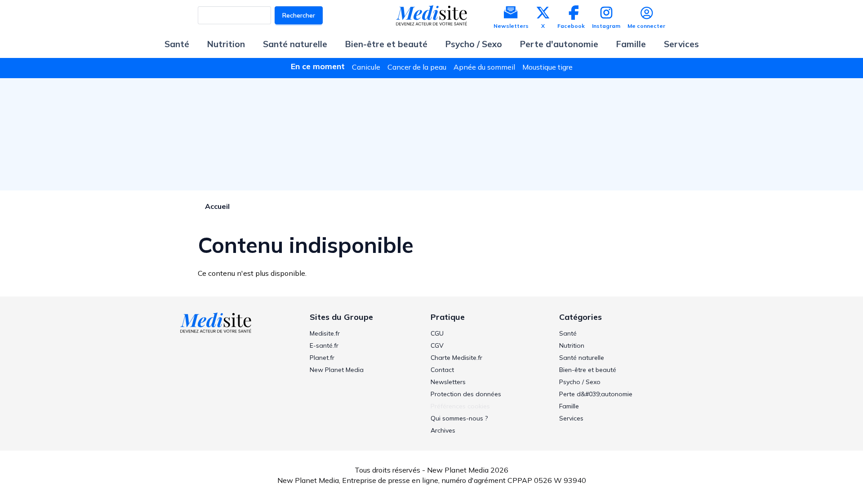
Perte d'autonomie (559, 44)
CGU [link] (437, 333)
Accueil (217, 206)
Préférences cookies (460, 406)
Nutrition (226, 44)
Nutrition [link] (571, 345)
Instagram (606, 25)
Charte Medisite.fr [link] (456, 358)
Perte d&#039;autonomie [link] (595, 394)
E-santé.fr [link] (324, 345)
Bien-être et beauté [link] (587, 370)
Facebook (571, 25)
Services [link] (571, 418)
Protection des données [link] (466, 394)
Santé (177, 44)
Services (681, 44)
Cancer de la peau (416, 66)
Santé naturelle (295, 44)
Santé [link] (568, 333)
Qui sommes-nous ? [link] (459, 418)
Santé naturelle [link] (581, 358)
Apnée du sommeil (484, 66)
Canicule (366, 66)
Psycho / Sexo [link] (580, 382)
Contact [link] (442, 370)
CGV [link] (437, 345)
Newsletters (511, 25)
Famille (631, 44)
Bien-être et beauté (386, 44)
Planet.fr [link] (322, 358)
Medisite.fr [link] (325, 333)
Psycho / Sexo (473, 44)
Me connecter (646, 25)
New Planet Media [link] (337, 370)
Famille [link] (569, 406)
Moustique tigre (547, 66)
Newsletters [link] (448, 382)
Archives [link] (443, 430)
